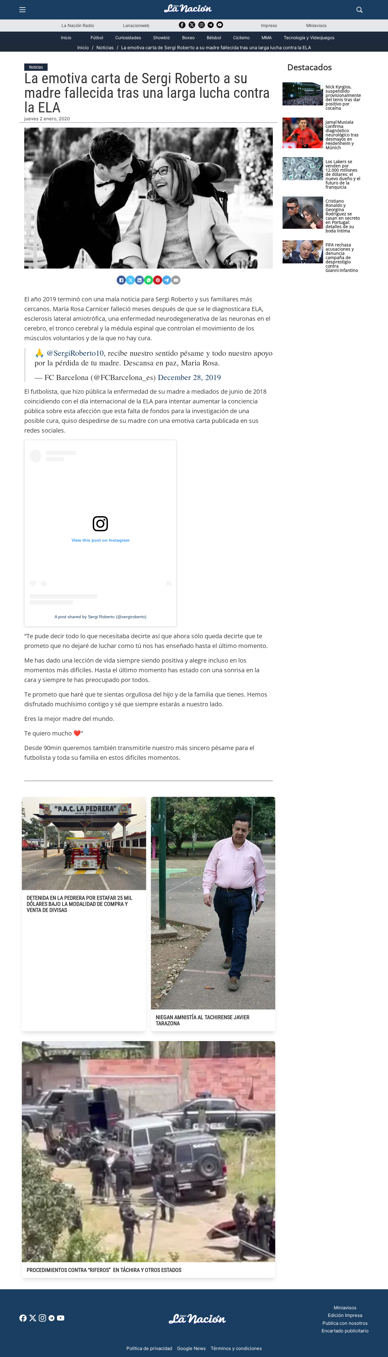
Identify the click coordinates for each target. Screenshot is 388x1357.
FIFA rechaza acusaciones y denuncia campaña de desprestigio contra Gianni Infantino (342, 257)
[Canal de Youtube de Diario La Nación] (219, 26)
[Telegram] (166, 280)
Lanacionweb (136, 25)
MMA (267, 37)
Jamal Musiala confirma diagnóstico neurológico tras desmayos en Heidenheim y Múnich (342, 134)
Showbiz (161, 37)
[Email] (175, 280)
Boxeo (188, 37)
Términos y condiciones (236, 1348)
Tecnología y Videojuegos (309, 37)
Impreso (269, 25)
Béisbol (214, 37)
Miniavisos (316, 25)
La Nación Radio (78, 25)
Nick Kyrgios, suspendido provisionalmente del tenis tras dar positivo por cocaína (343, 97)
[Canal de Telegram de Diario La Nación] (211, 26)
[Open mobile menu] (22, 9)
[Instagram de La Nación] (201, 26)
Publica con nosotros (345, 1323)
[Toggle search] (359, 10)
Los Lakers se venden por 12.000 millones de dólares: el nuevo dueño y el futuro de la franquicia (343, 174)
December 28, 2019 (189, 377)
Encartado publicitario (345, 1331)
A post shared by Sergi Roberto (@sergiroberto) (100, 616)
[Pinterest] (157, 280)
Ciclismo (241, 37)
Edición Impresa (345, 1315)
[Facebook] (121, 280)
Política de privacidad (149, 1348)
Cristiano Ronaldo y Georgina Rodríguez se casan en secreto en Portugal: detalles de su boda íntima (343, 216)
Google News (191, 1348)
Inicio (66, 37)
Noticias (105, 47)
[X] (130, 280)
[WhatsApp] (148, 280)
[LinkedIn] (139, 280)
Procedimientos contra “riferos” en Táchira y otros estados (104, 1270)
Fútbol (97, 37)
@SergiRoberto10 (75, 353)
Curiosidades (128, 37)
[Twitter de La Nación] (192, 26)
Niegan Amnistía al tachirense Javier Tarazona (202, 1020)
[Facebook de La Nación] (23, 1320)
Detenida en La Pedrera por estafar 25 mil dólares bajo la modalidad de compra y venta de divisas (79, 904)
